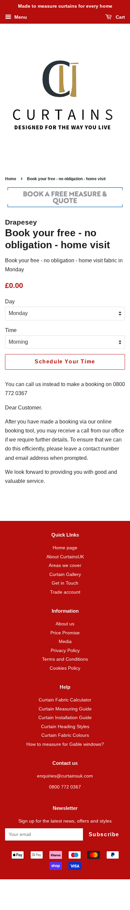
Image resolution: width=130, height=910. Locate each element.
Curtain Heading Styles (65, 726)
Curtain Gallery (65, 574)
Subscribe (104, 834)
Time (11, 330)
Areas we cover (65, 565)
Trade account (65, 592)
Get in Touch (65, 583)
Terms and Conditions (65, 659)
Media (65, 641)
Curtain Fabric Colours (65, 735)
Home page (65, 547)
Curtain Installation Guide (65, 717)
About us (65, 623)
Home (10, 179)
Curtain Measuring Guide (65, 708)
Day (10, 301)
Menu (20, 17)
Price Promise (65, 632)
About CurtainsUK (65, 556)
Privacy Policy (65, 650)
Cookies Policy (65, 668)
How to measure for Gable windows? (65, 744)
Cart (119, 17)
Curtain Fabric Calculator (65, 699)
